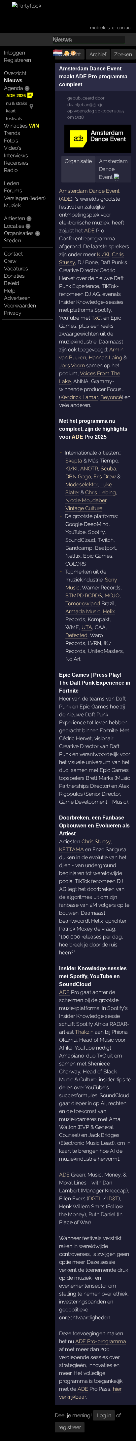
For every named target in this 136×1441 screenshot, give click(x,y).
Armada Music (82, 611)
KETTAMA (71, 849)
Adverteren (17, 298)
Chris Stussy (96, 841)
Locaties (14, 226)
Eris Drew (104, 476)
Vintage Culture (83, 508)
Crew (10, 261)
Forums (13, 190)
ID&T (113, 1198)
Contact (13, 254)
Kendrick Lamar (79, 397)
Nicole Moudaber (85, 500)
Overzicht (15, 73)
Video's (12, 148)
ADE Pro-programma (100, 1341)
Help (10, 291)
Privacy (12, 313)
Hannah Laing (105, 357)
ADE (65, 199)
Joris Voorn (72, 365)
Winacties (21, 126)
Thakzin (84, 1032)
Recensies (16, 163)
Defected (76, 635)
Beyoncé (111, 397)
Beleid (11, 283)
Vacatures (16, 268)
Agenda (13, 88)
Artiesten (14, 218)
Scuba (108, 468)
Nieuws (13, 80)
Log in (104, 1415)
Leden (11, 183)
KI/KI (103, 254)
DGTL (95, 1198)
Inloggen (14, 53)
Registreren (17, 60)
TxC (96, 318)
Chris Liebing (100, 492)
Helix (109, 611)
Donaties (14, 276)
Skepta (73, 461)
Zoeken (123, 54)
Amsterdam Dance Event (113, 169)
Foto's (11, 141)
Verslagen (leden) (25, 198)
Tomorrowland (82, 603)
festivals (14, 118)
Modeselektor (81, 484)
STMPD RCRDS (83, 595)
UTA (87, 627)
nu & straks (16, 103)
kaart (11, 110)
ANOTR (89, 468)
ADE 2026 (16, 95)
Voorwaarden (20, 305)
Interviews (16, 155)
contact (124, 27)
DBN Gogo (78, 476)
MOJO (112, 595)
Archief (97, 54)
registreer (69, 1427)
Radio (10, 170)
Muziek (12, 205)
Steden (12, 240)
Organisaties (19, 233)
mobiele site (102, 27)
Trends (12, 133)
